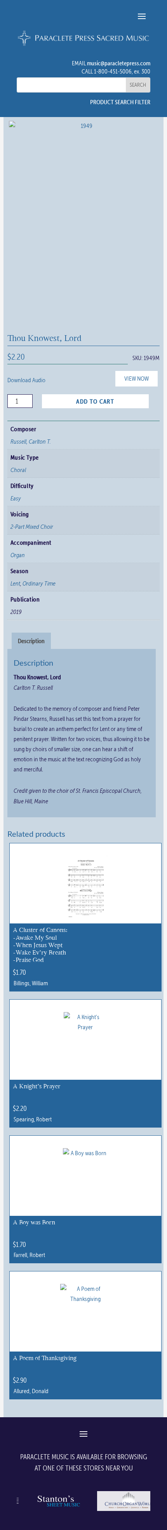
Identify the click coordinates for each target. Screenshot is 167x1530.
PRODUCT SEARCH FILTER (120, 102)
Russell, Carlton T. (30, 441)
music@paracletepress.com (118, 63)
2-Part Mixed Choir (31, 526)
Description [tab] (31, 641)
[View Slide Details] (57, 1510)
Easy (15, 498)
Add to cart (95, 401)
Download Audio (26, 380)
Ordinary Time (39, 583)
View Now (136, 378)
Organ (17, 555)
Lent (15, 583)
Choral (18, 470)
